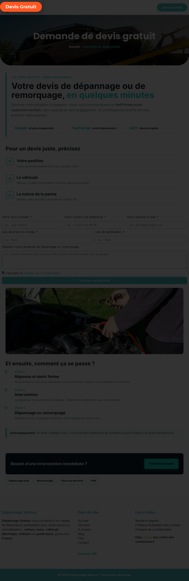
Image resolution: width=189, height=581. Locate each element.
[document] (94, 290)
